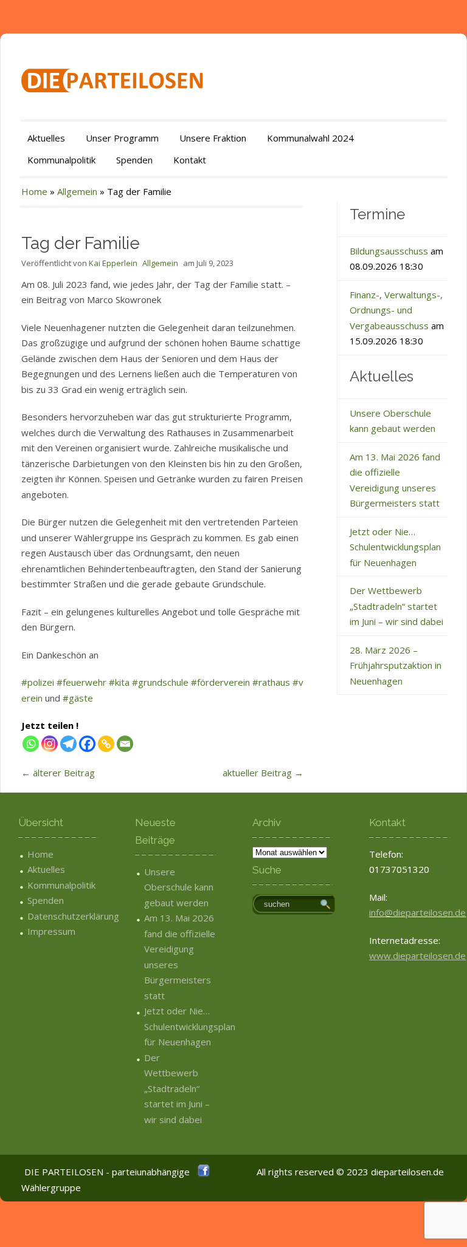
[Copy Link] (106, 744)
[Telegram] (68, 744)
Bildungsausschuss (389, 251)
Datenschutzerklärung (73, 916)
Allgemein (77, 191)
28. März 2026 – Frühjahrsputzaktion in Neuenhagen (395, 665)
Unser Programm (122, 138)
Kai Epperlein (113, 263)
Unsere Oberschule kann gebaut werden (178, 887)
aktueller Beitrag (263, 773)
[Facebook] (87, 744)
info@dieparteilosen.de (417, 912)
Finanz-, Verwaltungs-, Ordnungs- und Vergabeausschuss (396, 310)
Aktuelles (46, 138)
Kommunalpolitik (61, 160)
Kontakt (189, 160)
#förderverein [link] (220, 682)
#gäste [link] (78, 698)
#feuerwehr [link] (81, 682)
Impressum (51, 931)
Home (34, 191)
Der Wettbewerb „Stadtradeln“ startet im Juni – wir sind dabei (396, 605)
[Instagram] (49, 744)
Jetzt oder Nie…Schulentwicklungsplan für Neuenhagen (395, 547)
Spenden (134, 160)
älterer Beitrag (58, 773)
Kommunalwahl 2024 (310, 138)
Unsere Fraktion (212, 138)
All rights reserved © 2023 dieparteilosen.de (350, 1172)
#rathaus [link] (271, 682)
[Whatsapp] (30, 744)
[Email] (125, 744)
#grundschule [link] (160, 682)
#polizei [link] (37, 682)
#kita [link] (119, 682)
